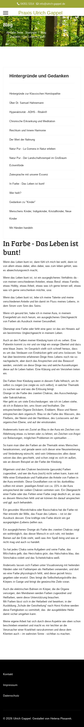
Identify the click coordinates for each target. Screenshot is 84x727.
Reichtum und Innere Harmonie (27, 130)
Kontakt (8, 674)
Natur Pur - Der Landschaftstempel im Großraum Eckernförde (38, 161)
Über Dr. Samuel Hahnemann (26, 102)
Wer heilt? (15, 192)
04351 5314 (27, 3)
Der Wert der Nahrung (22, 139)
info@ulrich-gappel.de (52, 3)
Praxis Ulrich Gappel (40, 12)
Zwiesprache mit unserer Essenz (28, 174)
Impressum (10, 685)
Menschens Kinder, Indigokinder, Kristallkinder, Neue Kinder (40, 215)
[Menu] (5, 13)
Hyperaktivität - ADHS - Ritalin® (28, 112)
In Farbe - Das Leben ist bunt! (27, 183)
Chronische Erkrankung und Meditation (32, 121)
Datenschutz (11, 695)
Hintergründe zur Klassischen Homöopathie (34, 93)
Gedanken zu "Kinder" (22, 202)
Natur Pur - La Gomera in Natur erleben (32, 148)
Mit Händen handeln (21, 227)
